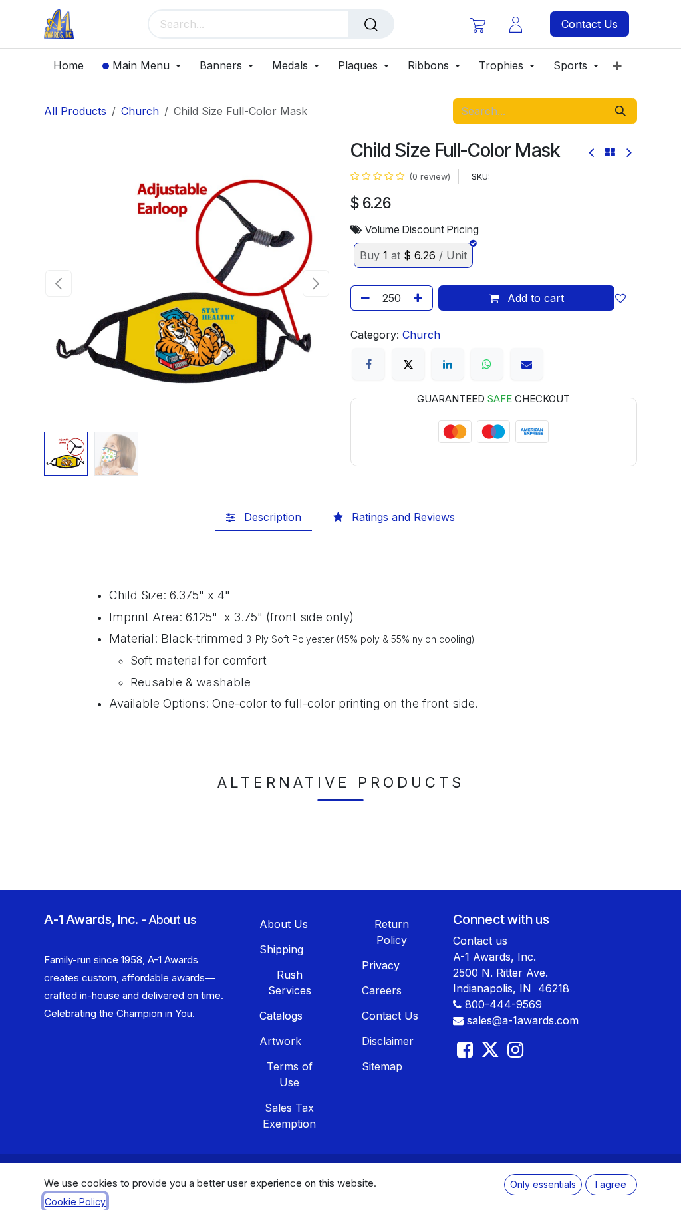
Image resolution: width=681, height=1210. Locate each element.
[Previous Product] (592, 153)
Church (140, 111)
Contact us (480, 940)
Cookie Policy (75, 1201)
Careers (382, 990)
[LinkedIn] (448, 364)
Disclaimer (388, 1041)
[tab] (263, 516)
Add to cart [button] (534, 298)
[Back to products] (610, 152)
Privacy (381, 965)
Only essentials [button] (543, 1184)
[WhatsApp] (487, 364)
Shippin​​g (281, 949)
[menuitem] (73, 65)
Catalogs (281, 1015)
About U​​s (283, 924)
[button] (58, 283)
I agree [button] (610, 1184)
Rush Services (289, 982)
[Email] (527, 364)
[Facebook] (368, 364)
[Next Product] (628, 153)
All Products (75, 111)
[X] (408, 364)
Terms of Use (290, 1074)
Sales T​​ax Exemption (289, 1115)
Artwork (280, 1041)
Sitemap (382, 1066)
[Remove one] (363, 298)
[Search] (371, 24)
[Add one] (420, 298)
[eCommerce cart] (477, 24)
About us (172, 920)
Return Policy (391, 932)
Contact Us (589, 24)
